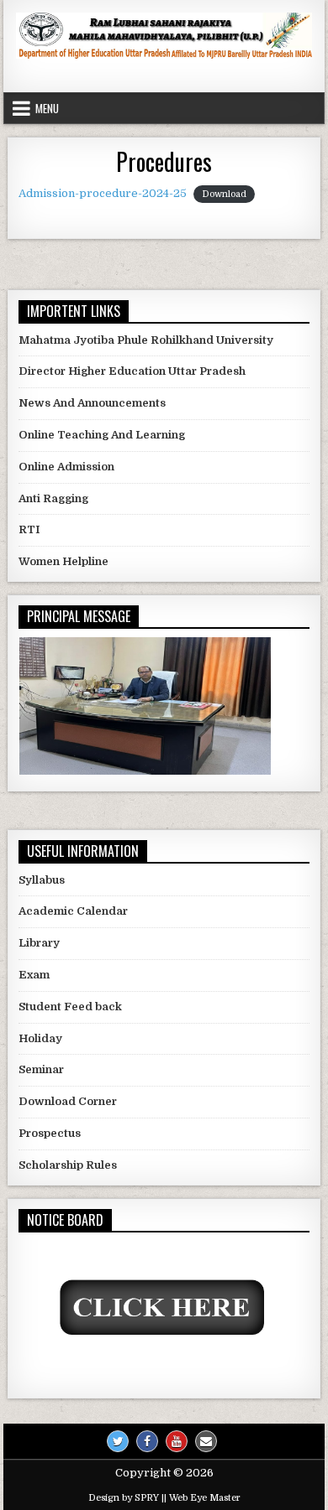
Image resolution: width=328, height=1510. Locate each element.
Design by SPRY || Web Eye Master (164, 1497)
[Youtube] (177, 1441)
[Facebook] (147, 1441)
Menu (47, 108)
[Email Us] (206, 1441)
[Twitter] (118, 1441)
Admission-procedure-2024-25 (103, 193)
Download (224, 194)
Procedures (164, 161)
